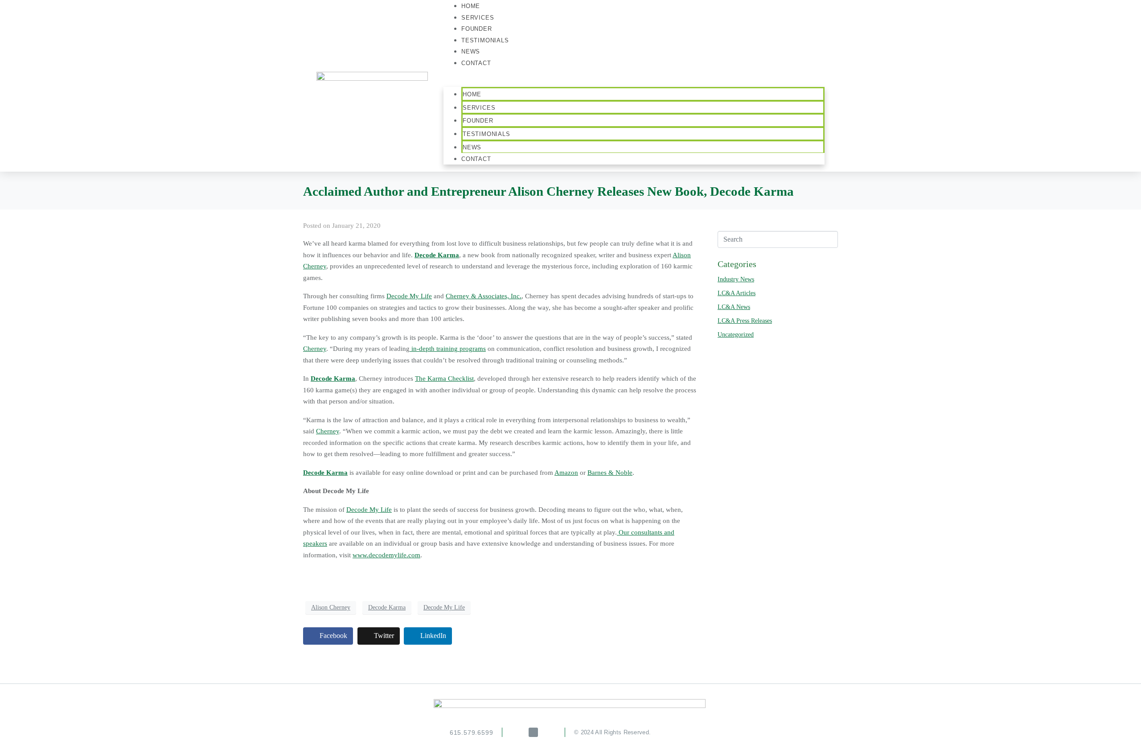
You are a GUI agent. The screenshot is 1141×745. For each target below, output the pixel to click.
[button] (634, 81)
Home (472, 94)
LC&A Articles (736, 293)
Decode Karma (387, 607)
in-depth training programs (448, 348)
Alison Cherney (330, 607)
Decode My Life (409, 296)
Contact (476, 63)
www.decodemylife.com (386, 555)
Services (479, 107)
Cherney (314, 348)
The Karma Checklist (444, 378)
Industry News (736, 279)
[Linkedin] (533, 732)
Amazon (566, 472)
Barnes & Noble (609, 472)
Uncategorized (736, 334)
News (472, 147)
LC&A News (734, 307)
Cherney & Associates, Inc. (483, 296)
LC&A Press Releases (745, 320)
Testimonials (485, 40)
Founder (478, 120)
